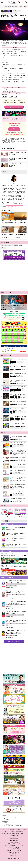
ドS (21, 460)
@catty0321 (10, 207)
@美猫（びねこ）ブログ (12, 206)
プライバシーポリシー (13, 831)
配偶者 (19, 633)
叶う (24, 453)
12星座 (20, 501)
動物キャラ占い (21, 473)
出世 (23, 614)
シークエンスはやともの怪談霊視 (14, 850)
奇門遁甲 (22, 383)
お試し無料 (14, 12)
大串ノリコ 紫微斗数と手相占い (14, 848)
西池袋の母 (18, 398)
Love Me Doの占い (14, 840)
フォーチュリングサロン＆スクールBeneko (14, 205)
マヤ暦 (22, 376)
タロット (11, 398)
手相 (13, 487)
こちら (15, 202)
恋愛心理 (16, 460)
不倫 (16, 633)
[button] (14, 302)
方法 (13, 453)
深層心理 (16, 439)
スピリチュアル (17, 453)
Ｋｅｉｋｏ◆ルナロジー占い (14, 847)
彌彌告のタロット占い (14, 855)
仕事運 (15, 614)
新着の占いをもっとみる (14, 641)
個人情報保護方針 (12, 141)
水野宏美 (7, 623)
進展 (14, 391)
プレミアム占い (3, 10)
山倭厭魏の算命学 (14, 853)
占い (11, 10)
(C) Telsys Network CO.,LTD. (14, 858)
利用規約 (21, 141)
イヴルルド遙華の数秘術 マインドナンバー (14, 845)
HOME (2, 6)
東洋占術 (12, 633)
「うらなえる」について (6, 829)
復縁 (8, 10)
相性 (16, 411)
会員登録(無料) (7, 134)
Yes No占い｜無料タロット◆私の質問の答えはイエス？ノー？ (13, 306)
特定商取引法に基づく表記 (21, 829)
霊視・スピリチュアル (14, 604)
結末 (9, 606)
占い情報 (14, 454)
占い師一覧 (21, 831)
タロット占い (3, 309)
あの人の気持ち (12, 404)
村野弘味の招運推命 (14, 838)
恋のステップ (12, 447)
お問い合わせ (23, 833)
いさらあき (11, 413)
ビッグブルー (8, 594)
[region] (14, 303)
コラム (5, 6)
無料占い (9, 6)
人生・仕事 (21, 6)
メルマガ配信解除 (10, 833)
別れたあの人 (4, 12)
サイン (11, 454)
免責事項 (6, 831)
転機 (15, 10)
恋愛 (19, 404)
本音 (25, 404)
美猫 (9, 12)
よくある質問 (17, 833)
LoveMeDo (8, 633)
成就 (22, 453)
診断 (10, 439)
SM (19, 460)
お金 (18, 614)
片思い (16, 6)
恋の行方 (21, 623)
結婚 (13, 6)
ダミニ (7, 614)
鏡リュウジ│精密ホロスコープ (14, 843)
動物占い (11, 363)
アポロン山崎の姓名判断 (14, 852)
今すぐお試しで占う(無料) (14, 107)
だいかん (7, 604)
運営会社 (4, 833)
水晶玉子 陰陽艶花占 (14, 842)
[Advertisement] (14, 275)
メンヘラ (20, 439)
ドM (24, 460)
